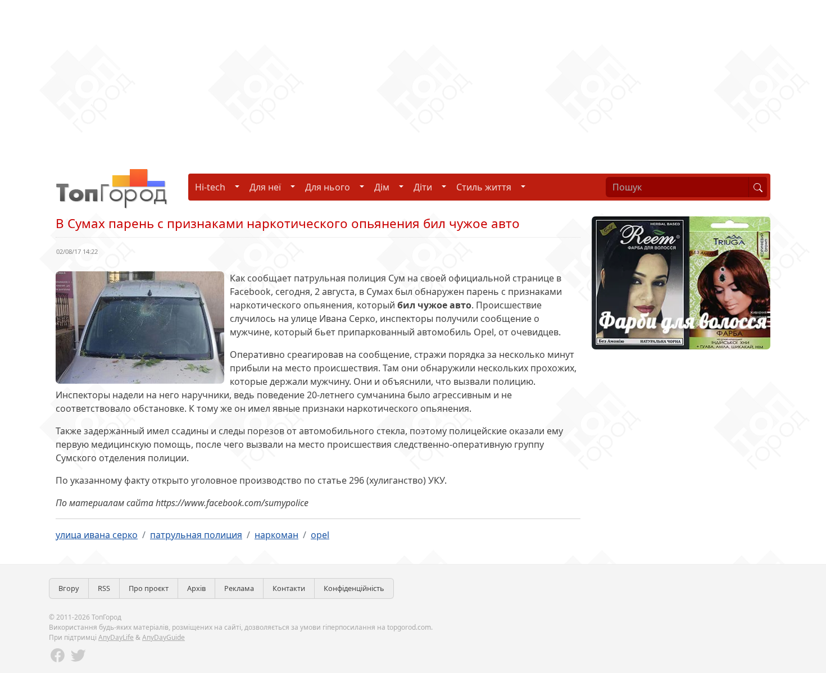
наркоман (276, 535)
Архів (196, 588)
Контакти (289, 588)
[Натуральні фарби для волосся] (681, 282)
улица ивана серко (97, 535)
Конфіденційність (354, 588)
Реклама (239, 588)
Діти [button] (423, 187)
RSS (104, 588)
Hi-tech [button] (210, 187)
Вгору (68, 588)
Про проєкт (149, 588)
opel (320, 535)
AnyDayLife (116, 637)
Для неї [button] (265, 187)
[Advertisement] (337, 78)
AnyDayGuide (163, 637)
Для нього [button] (327, 187)
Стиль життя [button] (483, 187)
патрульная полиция (196, 535)
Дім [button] (381, 187)
